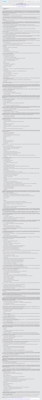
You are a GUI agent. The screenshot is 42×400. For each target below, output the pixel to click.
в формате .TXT (20, 6)
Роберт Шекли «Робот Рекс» (27, 398)
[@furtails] (33, 1)
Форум (25, 1)
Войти (34, 1)
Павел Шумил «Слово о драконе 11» (10, 398)
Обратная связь (29, 1)
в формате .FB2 (23, 6)
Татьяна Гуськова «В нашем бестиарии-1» (19, 398)
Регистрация (37, 1)
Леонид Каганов (21, 3)
